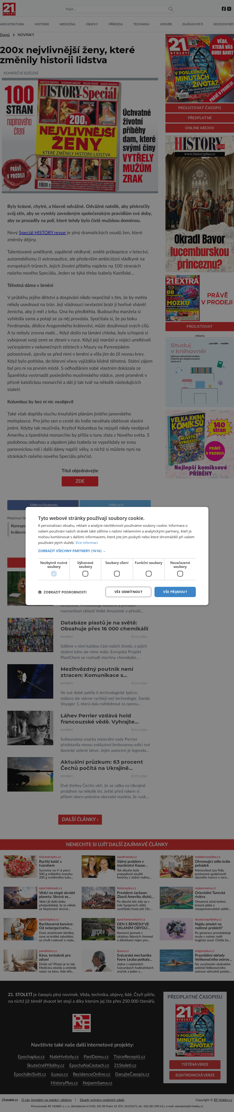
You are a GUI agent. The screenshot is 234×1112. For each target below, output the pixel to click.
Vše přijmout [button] (175, 592)
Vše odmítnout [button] (128, 592)
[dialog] (117, 556)
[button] (117, 551)
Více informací (86, 542)
